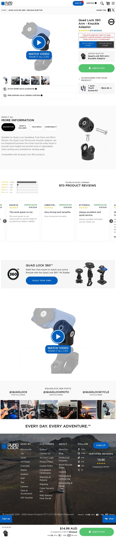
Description (8, 127)
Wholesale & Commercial (65, 477)
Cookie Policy (46, 466)
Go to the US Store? (88, 44)
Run (22, 483)
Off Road (25, 462)
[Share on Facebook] (109, 10)
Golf (23, 478)
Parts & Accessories (26, 492)
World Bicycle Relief (65, 466)
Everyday (25, 466)
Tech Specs (37, 127)
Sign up (6, 519)
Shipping (90, 3)
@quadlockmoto (56, 392)
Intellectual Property (64, 459)
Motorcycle (26, 450)
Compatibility (51, 127)
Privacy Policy (46, 462)
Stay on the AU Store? (105, 44)
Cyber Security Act (47, 489)
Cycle (23, 458)
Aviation (24, 474)
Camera (24, 487)
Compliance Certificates (45, 471)
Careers (62, 472)
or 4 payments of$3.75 (59, 532)
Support (43, 450)
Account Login (47, 458)
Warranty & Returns (45, 478)
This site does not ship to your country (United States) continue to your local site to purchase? (96, 37)
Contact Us (45, 454)
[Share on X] (113, 10)
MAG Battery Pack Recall (46, 497)
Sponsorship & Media (65, 484)
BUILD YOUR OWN (42, 280)
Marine (24, 470)
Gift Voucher (27, 498)
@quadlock (18, 392)
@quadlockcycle (96, 392)
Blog (61, 454)
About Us (63, 450)
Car (22, 454)
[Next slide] (111, 221)
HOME (3, 10)
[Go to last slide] (5, 221)
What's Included (22, 127)
